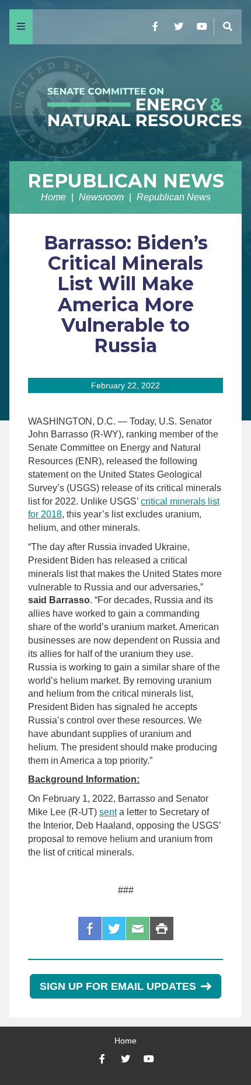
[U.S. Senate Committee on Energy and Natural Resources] (125, 102)
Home (53, 197)
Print (161, 928)
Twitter (114, 928)
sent (108, 812)
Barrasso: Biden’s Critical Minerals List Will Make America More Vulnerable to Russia (126, 294)
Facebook (90, 928)
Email (137, 928)
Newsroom (101, 197)
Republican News (125, 181)
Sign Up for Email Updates (118, 986)
